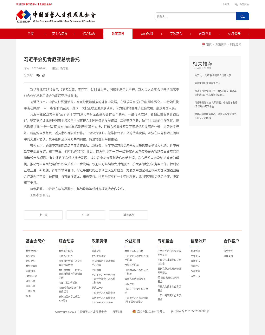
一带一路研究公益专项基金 (169, 297)
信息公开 (234, 33)
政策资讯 (118, 33)
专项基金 (176, 33)
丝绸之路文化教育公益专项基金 (169, 270)
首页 (31, 33)
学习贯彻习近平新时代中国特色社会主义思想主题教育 (103, 279)
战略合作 (228, 251)
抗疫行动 (129, 284)
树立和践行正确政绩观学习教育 (103, 263)
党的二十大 (97, 287)
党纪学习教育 (99, 256)
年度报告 (195, 256)
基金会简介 (60, 33)
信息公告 (195, 276)
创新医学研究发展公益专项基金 (169, 253)
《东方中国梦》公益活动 (136, 291)
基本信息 (195, 251)
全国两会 (96, 270)
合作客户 (231, 241)
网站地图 (117, 311)
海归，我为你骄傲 (68, 282)
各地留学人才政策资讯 (103, 298)
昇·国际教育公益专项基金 (168, 279)
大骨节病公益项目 (134, 251)
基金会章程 (31, 266)
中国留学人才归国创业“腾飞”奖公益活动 (136, 300)
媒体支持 (228, 256)
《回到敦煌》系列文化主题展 (136, 272)
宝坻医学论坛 (132, 265)
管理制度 (30, 271)
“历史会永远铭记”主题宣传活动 (70, 289)
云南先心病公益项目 (135, 279)
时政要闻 (235, 44)
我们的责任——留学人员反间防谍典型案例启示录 (70, 274)
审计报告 (195, 261)
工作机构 (30, 291)
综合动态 (89, 33)
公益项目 (147, 33)
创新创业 (205, 33)
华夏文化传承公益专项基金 (169, 288)
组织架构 (30, 261)
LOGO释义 (31, 276)
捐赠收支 (195, 266)
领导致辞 (30, 256)
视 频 (28, 296)
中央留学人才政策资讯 (103, 293)
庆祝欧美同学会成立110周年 (69, 298)
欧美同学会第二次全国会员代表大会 (70, 263)
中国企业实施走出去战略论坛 (136, 258)
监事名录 (30, 286)
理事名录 (30, 281)
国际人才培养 (66, 256)
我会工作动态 (66, 251)
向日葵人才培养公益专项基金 (169, 262)
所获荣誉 (195, 271)
